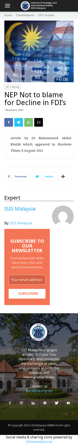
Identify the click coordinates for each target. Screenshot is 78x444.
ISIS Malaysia (21, 223)
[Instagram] (21, 403)
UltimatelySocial (39, 441)
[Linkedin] (33, 403)
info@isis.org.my (39, 390)
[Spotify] (45, 403)
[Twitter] (56, 403)
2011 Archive (12, 86)
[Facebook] (9, 403)
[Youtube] (68, 403)
